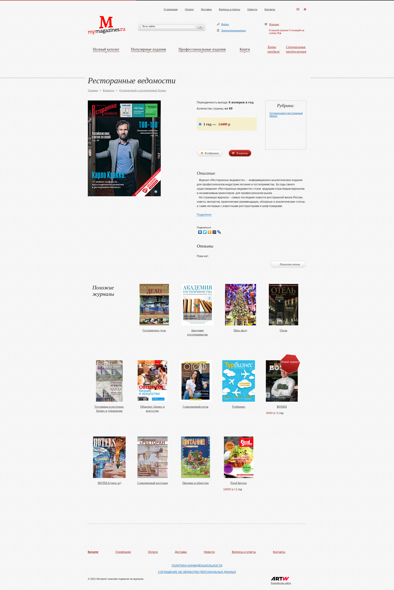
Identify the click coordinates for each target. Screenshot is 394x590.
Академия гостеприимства (197, 332)
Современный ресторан (152, 483)
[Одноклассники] (209, 232)
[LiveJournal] (219, 232)
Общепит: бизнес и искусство (152, 408)
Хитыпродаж (273, 49)
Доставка (206, 9)
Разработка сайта (281, 583)
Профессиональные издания (202, 49)
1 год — (216, 124)
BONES (282, 406)
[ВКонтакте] (200, 232)
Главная (93, 90)
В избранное (211, 153)
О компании (171, 9)
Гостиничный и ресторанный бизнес (142, 90)
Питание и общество (195, 483)
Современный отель (195, 406)
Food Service (239, 483)
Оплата (189, 9)
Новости (252, 9)
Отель (283, 330)
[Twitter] (204, 232)
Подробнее (204, 214)
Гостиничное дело (154, 330)
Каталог (108, 90)
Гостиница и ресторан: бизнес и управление (109, 408)
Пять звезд (240, 330)
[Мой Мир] (214, 232)
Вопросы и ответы (229, 9)
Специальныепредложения (296, 49)
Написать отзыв (290, 264)
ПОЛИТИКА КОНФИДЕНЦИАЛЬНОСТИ (197, 565)
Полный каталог (106, 49)
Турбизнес (238, 406)
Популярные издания (148, 49)
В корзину (242, 153)
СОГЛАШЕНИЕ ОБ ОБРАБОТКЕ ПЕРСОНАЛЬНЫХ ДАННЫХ (197, 572)
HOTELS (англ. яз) (109, 483)
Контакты (269, 9)
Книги (245, 49)
